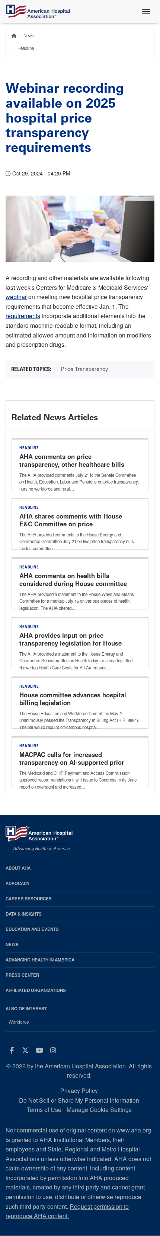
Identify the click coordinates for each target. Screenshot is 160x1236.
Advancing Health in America (40, 960)
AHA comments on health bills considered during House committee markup (73, 583)
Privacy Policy (79, 1090)
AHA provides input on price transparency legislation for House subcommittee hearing (70, 643)
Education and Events (32, 929)
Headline (25, 48)
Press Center (22, 975)
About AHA (18, 868)
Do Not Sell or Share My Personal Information (79, 1100)
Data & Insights (24, 914)
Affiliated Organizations (36, 990)
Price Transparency (84, 369)
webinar (16, 296)
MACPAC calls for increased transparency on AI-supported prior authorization (71, 762)
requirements (23, 315)
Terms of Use (44, 1109)
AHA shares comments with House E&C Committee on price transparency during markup (70, 524)
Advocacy (18, 883)
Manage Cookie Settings (99, 1109)
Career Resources (29, 899)
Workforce (19, 1021)
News (28, 35)
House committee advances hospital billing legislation (72, 698)
